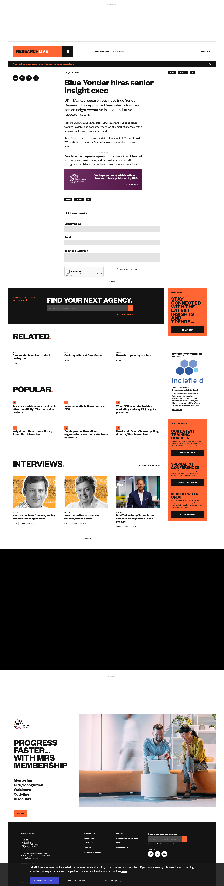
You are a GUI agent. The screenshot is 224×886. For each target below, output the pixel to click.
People (79, 199)
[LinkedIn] (15, 80)
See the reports (187, 514)
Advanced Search (125, 314)
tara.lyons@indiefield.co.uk (187, 390)
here (124, 871)
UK (89, 199)
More (149, 465)
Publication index (92, 852)
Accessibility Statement (128, 838)
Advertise (89, 838)
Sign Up (187, 329)
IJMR (118, 843)
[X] (22, 80)
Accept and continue (44, 880)
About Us (88, 843)
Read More (131, 184)
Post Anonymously (128, 269)
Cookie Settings (109, 880)
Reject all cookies (76, 880)
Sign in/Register (119, 51)
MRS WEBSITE (122, 847)
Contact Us (89, 833)
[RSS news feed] (29, 80)
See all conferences (187, 482)
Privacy (119, 833)
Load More (86, 538)
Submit (112, 281)
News (68, 199)
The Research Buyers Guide (24, 299)
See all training (187, 453)
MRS (107, 51)
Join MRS (20, 813)
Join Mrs (88, 847)
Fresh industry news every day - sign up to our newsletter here (43, 64)
